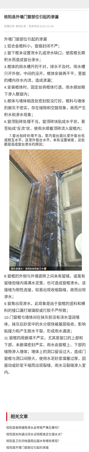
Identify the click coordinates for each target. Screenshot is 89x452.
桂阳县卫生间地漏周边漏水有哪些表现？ (33, 441)
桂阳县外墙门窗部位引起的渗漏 (27, 447)
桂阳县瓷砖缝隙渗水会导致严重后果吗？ (33, 427)
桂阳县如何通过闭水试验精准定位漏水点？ (35, 434)
